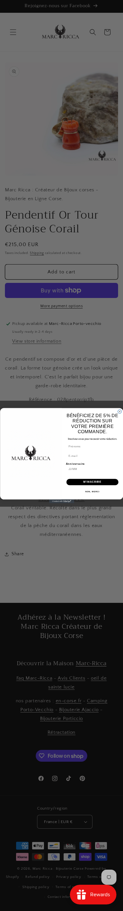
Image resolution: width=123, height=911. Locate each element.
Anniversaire (75, 463)
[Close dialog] (120, 411)
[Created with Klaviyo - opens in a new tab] (61, 501)
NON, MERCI (92, 491)
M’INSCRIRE (92, 481)
